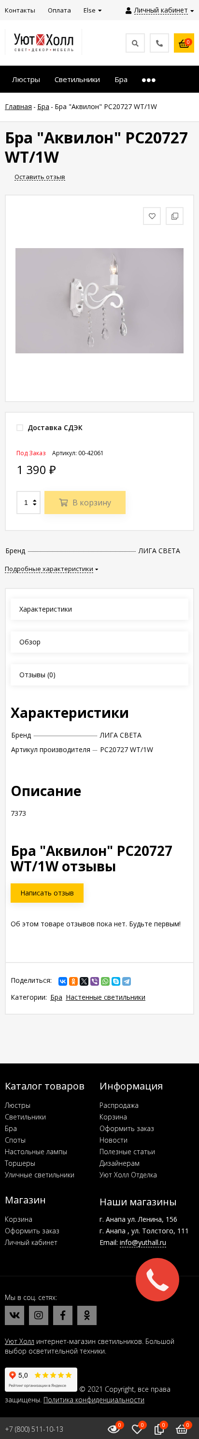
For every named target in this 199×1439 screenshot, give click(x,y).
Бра (56, 997)
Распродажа (119, 1105)
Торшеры (20, 1163)
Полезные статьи (127, 1151)
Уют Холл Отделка (128, 1174)
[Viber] (94, 981)
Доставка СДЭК (54, 427)
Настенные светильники (105, 997)
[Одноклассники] (73, 981)
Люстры (17, 1105)
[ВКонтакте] (62, 981)
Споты (15, 1140)
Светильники (25, 1116)
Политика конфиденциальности (93, 1399)
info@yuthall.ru (143, 1242)
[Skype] (116, 981)
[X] (84, 981)
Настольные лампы (36, 1151)
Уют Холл (19, 1341)
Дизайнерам (120, 1163)
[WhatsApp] (105, 981)
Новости (114, 1140)
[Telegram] (126, 981)
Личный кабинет (31, 1242)
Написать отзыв (47, 892)
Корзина (113, 1116)
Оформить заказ (127, 1128)
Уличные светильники (39, 1174)
